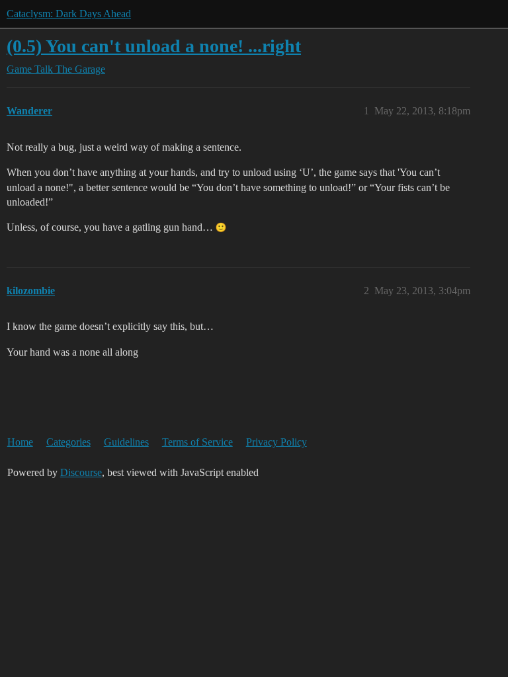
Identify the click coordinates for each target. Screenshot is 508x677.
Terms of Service (197, 442)
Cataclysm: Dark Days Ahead (69, 13)
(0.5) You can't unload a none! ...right (154, 46)
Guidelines (126, 442)
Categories (68, 442)
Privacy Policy (276, 442)
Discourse (81, 472)
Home (20, 442)
